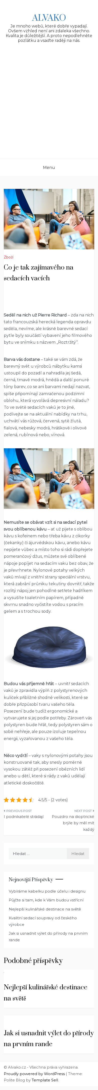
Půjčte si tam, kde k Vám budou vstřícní (46, 900)
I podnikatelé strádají (23, 816)
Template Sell (45, 1080)
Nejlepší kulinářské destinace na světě (45, 909)
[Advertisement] (49, 107)
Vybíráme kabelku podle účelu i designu (47, 891)
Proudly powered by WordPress (35, 1073)
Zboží (8, 257)
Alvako (49, 18)
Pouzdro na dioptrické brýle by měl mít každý (73, 823)
